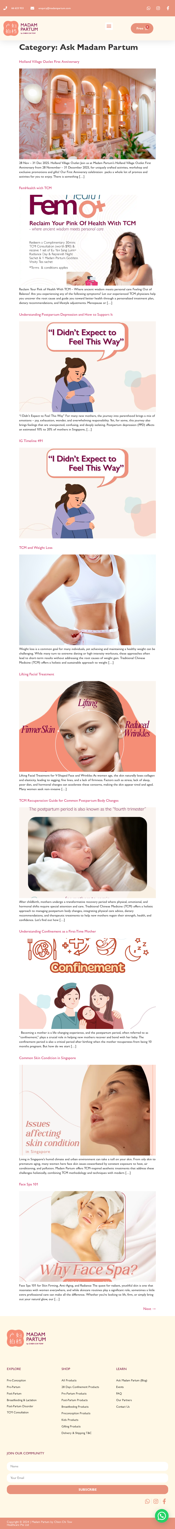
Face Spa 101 (28, 1184)
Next (149, 1309)
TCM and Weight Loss (35, 547)
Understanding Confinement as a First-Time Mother (57, 931)
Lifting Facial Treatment (36, 674)
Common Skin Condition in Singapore (47, 1058)
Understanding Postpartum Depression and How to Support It (66, 314)
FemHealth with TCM (35, 188)
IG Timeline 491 (31, 441)
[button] (109, 26)
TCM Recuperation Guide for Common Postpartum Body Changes (68, 800)
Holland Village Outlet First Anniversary (49, 61)
